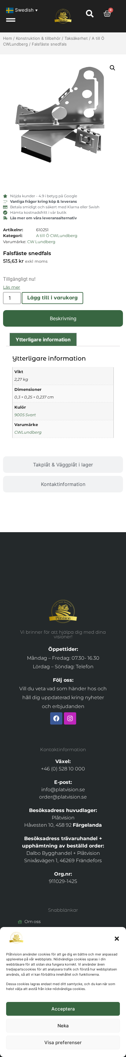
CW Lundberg (41, 241)
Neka (63, 1026)
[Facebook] (56, 718)
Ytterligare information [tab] (43, 339)
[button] (117, 939)
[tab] (63, 318)
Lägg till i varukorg (52, 298)
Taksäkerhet (76, 38)
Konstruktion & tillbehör (38, 38)
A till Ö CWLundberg (56, 235)
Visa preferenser (63, 1042)
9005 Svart (25, 415)
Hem (7, 38)
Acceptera (63, 1009)
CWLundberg (28, 432)
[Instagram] (70, 718)
